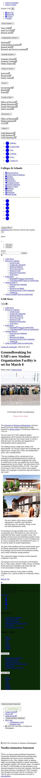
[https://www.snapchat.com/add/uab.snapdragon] (6, 600)
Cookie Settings (13, 709)
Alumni (4, 83)
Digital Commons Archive (14, 627)
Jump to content (10, 5)
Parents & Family (7, 69)
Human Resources (8, 104)
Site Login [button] (8, 720)
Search (3, 251)
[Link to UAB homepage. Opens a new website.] (20, 695)
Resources (5, 75)
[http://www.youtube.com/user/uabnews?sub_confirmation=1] (6, 604)
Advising (4, 42)
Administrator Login (17, 722)
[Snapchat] (7, 215)
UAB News (5, 230)
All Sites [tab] (8, 247)
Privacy (9, 714)
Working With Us (11, 282)
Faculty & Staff (7, 97)
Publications (9, 277)
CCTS (4, 123)
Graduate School (7, 59)
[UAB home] (20, 226)
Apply (7, 637)
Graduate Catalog (8, 61)
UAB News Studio (11, 619)
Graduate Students (8, 54)
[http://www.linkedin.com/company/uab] (6, 608)
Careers (7, 647)
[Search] (2, 232)
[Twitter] (7, 204)
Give (7, 641)
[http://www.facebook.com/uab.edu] (6, 598)
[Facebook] (7, 201)
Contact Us (5, 595)
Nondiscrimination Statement (11, 704)
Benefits (4, 90)
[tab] (16, 402)
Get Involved (6, 88)
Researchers (6, 114)
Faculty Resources (8, 106)
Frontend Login (15, 724)
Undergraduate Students (9, 38)
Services (4, 73)
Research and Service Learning (13, 49)
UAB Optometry (7, 137)
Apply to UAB (7, 30)
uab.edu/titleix (6, 776)
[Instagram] (7, 208)
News (7, 643)
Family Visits (6, 78)
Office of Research (8, 119)
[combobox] (11, 253)
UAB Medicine (7, 133)
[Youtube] (7, 211)
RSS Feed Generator (12, 621)
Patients (4, 128)
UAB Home (9, 625)
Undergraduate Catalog (10, 45)
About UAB (5, 673)
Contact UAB (11, 712)
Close (4, 304)
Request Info (6, 33)
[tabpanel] (20, 252)
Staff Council (6, 109)
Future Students (7, 23)
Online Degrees (7, 63)
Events (4, 92)
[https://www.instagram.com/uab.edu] (6, 602)
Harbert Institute (7, 121)
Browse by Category (12, 261)
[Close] (12, 8)
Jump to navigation (11, 3)
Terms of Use (11, 716)
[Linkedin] (7, 218)
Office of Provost (8, 102)
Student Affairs (14, 429)
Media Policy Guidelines (13, 618)
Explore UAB (6, 228)
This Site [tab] (9, 245)
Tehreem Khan (16, 370)
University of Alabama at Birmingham (17, 425)
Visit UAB (5, 28)
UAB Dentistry (7, 135)
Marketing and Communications (16, 623)
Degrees (8, 639)
